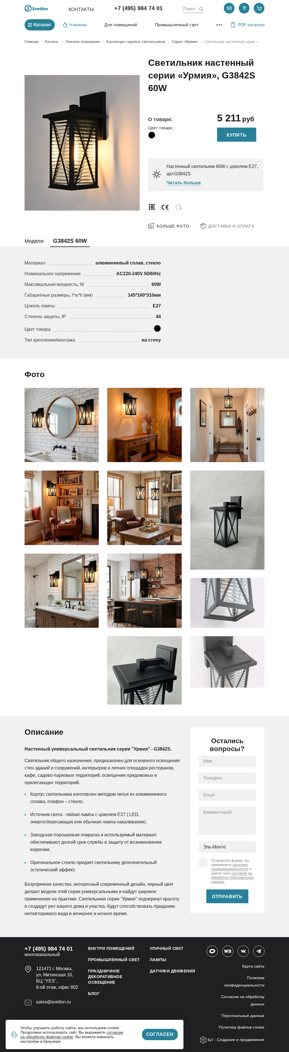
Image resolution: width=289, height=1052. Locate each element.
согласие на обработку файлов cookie (71, 1034)
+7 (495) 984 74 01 (138, 8)
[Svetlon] (36, 8)
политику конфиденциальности (229, 867)
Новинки (78, 24)
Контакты (81, 9)
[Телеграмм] (258, 951)
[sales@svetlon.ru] (229, 8)
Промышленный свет (177, 24)
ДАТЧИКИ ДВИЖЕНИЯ (172, 971)
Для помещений (120, 24)
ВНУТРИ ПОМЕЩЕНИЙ (111, 948)
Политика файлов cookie (241, 1027)
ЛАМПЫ (158, 959)
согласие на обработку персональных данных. (232, 877)
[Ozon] (212, 951)
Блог (94, 993)
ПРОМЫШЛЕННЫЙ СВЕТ (114, 959)
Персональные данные (243, 1015)
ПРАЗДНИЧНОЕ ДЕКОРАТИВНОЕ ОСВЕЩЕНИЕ (105, 977)
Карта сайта (253, 966)
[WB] (227, 951)
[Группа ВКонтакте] (243, 951)
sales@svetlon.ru (53, 1001)
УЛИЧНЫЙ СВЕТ (167, 948)
